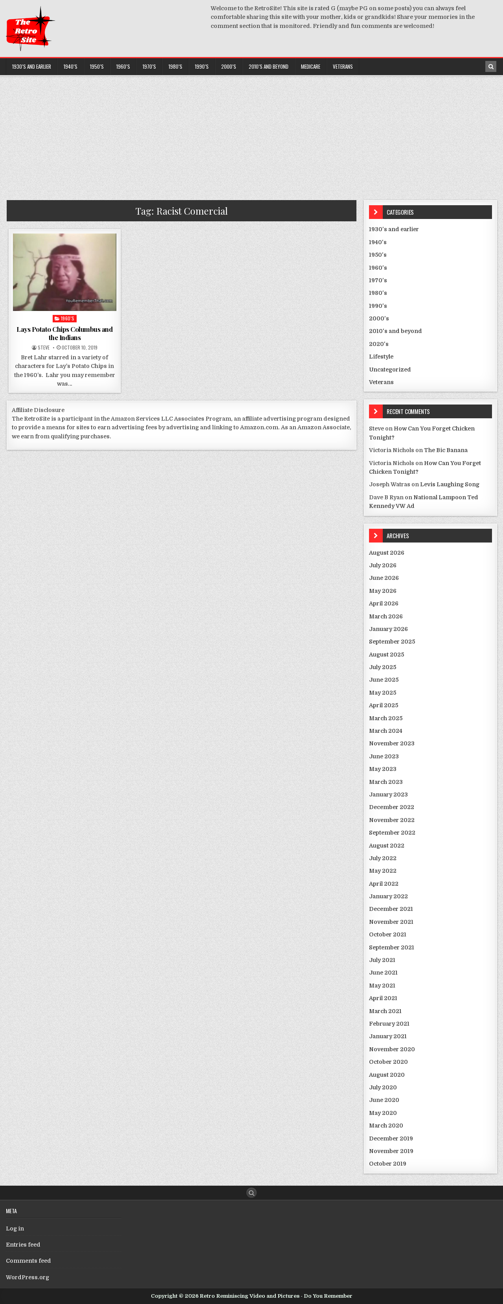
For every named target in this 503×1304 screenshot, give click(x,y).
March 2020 (386, 1125)
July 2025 (382, 667)
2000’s (228, 66)
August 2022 (386, 845)
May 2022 (383, 871)
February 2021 (389, 1024)
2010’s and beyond (268, 66)
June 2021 (383, 972)
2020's (379, 344)
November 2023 (392, 743)
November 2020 (392, 1049)
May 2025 (382, 693)
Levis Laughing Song (449, 484)
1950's (378, 255)
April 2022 (383, 884)
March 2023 (386, 782)
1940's (378, 242)
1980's (378, 293)
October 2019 (387, 1164)
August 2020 (387, 1075)
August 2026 (386, 553)
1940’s (70, 66)
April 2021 (383, 998)
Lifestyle (381, 356)
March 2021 (385, 1011)
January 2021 (388, 1036)
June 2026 (384, 578)
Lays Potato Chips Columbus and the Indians (64, 333)
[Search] (490, 66)
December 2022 (391, 807)
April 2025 (383, 705)
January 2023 (388, 794)
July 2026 (383, 565)
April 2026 (383, 603)
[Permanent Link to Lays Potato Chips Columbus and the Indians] (64, 272)
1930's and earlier (394, 229)
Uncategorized (390, 369)
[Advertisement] (251, 135)
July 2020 (383, 1087)
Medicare (310, 66)
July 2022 (383, 858)
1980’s (175, 66)
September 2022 (392, 832)
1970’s (149, 66)
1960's (68, 318)
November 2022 (392, 820)
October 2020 (388, 1062)
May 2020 (383, 1113)
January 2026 (388, 629)
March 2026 (386, 616)
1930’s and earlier (31, 66)
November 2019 (391, 1151)
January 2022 (388, 896)
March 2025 (385, 718)
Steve (44, 347)
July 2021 (382, 960)
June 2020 (384, 1100)
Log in (15, 1228)
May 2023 (383, 769)
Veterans (343, 66)
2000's (379, 318)
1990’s (202, 66)
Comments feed (28, 1261)
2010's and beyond (395, 331)
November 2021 (391, 922)
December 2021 (391, 909)
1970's (378, 280)
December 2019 (391, 1138)
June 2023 (384, 756)
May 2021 (382, 985)
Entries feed (23, 1244)
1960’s (123, 66)
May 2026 (383, 591)
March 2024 (385, 731)
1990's (378, 306)
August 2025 (386, 654)
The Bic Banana (446, 450)
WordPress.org (27, 1277)
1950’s (97, 66)
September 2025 (392, 641)
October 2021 (387, 934)
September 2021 (391, 947)
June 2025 (383, 680)
